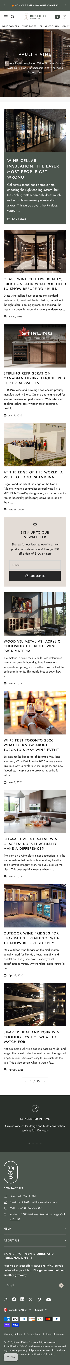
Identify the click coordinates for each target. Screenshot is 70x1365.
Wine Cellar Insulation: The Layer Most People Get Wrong (33, 169)
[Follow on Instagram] (6, 1299)
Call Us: (25, 1208)
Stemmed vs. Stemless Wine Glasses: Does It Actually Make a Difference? (32, 844)
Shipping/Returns (13, 1334)
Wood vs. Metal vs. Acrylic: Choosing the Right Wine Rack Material (33, 646)
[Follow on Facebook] (14, 1300)
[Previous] (4, 5)
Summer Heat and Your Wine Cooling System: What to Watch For (33, 1037)
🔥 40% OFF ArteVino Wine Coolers (35, 5)
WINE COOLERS (10, 26)
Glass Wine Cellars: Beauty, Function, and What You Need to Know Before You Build (35, 284)
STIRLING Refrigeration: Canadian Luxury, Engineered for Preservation (34, 378)
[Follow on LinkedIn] (22, 1300)
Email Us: (33, 1202)
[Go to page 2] (44, 1081)
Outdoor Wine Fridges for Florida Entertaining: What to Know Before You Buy (32, 938)
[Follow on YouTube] (48, 1299)
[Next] (65, 5)
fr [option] (57, 16)
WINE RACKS (29, 26)
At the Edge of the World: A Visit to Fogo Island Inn (33, 475)
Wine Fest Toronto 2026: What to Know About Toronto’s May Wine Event (31, 745)
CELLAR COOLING (49, 26)
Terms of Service (55, 1334)
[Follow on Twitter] (31, 1299)
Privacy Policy (34, 1334)
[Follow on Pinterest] (39, 1299)
